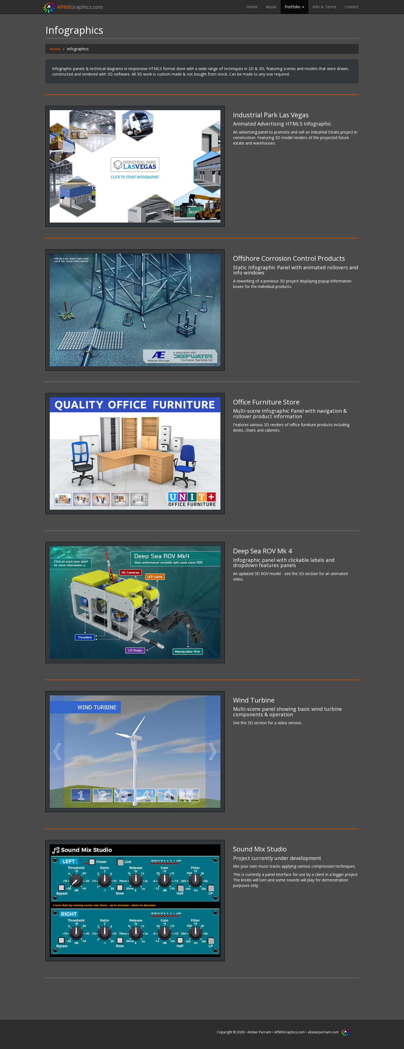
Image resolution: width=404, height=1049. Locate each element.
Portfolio (293, 6)
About (271, 6)
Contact (352, 6)
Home (252, 6)
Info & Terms (324, 6)
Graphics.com (80, 7)
